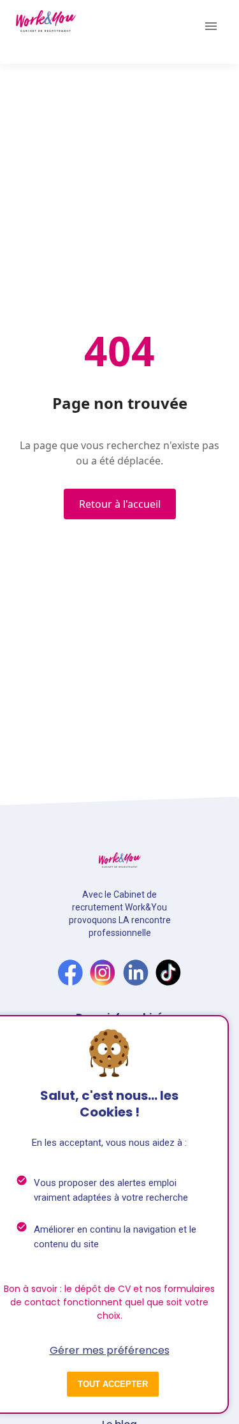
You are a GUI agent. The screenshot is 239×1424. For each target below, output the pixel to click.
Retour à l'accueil (120, 504)
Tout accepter (113, 1384)
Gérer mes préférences (110, 1350)
